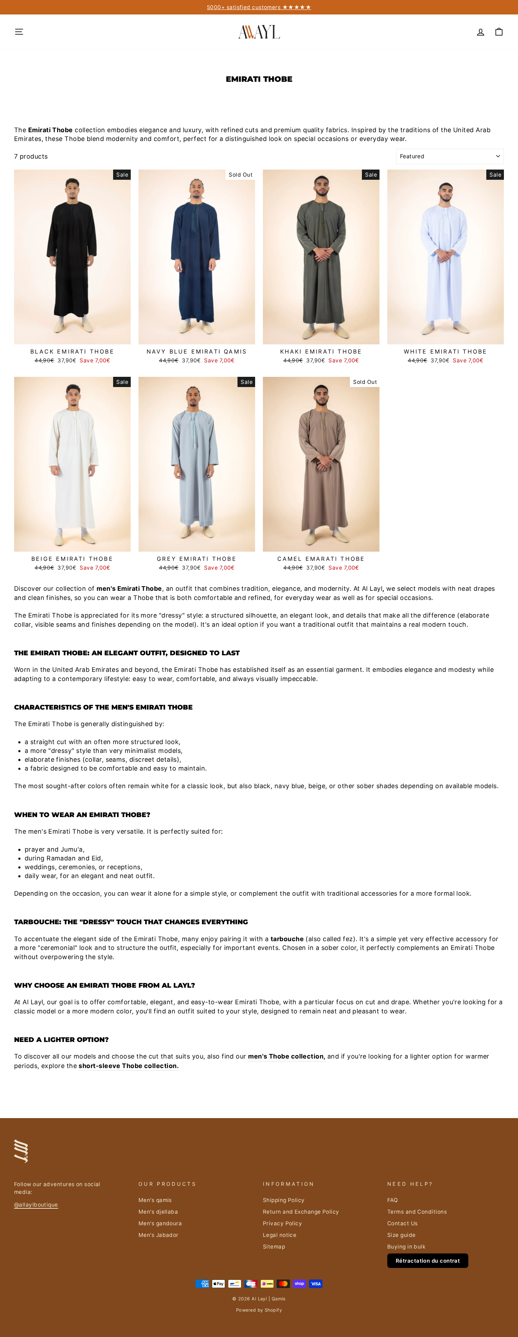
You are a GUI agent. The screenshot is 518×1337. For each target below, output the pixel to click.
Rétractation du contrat (428, 1260)
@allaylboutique (36, 1204)
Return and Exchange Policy (301, 1211)
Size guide (401, 1235)
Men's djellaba (158, 1211)
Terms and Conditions (417, 1211)
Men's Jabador (158, 1235)
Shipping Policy (284, 1200)
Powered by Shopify (259, 1310)
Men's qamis (155, 1200)
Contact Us (402, 1223)
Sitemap (274, 1246)
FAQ (392, 1200)
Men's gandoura (160, 1223)
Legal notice (279, 1235)
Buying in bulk (406, 1246)
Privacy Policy (282, 1223)
